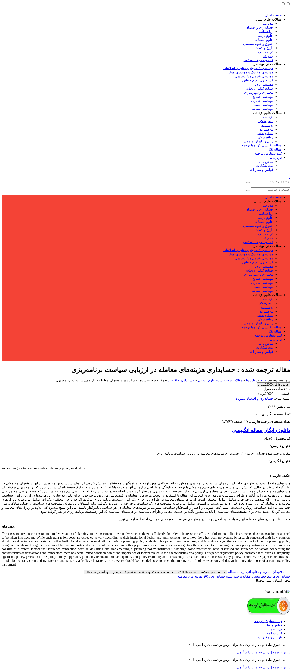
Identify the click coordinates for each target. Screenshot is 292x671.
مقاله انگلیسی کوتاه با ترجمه (261, 145)
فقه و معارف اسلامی (258, 60)
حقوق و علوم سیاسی (258, 44)
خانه (264, 380)
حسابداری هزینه (279, 576)
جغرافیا (268, 56)
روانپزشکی (265, 137)
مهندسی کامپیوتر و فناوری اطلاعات (248, 68)
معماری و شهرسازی (258, 92)
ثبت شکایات (264, 165)
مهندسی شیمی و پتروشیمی (253, 76)
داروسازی (266, 129)
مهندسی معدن (263, 104)
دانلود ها (251, 380)
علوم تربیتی (265, 35)
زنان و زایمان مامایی (258, 141)
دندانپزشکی (265, 133)
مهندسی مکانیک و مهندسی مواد (251, 72)
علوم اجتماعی (263, 39)
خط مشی (259, 576)
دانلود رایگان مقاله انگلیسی (261, 430)
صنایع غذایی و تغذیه (259, 88)
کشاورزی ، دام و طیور (257, 80)
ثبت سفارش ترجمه (268, 153)
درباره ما (275, 157)
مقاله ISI (275, 149)
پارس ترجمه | (280, 652)
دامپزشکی (265, 121)
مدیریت (268, 23)
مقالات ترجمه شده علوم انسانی (220, 380)
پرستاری (267, 125)
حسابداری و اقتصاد (259, 27)
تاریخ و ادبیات (264, 48)
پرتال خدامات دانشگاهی (253, 652)
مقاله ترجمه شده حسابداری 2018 (227, 576)
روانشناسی (265, 31)
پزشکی (268, 117)
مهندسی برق (264, 84)
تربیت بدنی (265, 52)
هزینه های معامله (189, 576)
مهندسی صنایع (263, 96)
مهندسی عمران (262, 100)
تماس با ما (265, 161)
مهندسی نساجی (262, 109)
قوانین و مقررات (261, 169)
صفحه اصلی (273, 15)
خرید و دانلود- (273, 384)
